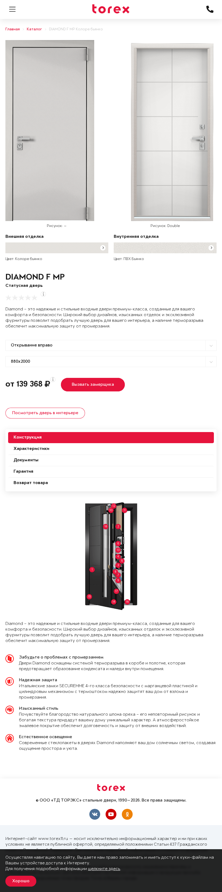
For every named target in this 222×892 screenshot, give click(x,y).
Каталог (34, 29)
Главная (12, 29)
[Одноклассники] (127, 814)
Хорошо (21, 881)
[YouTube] (111, 814)
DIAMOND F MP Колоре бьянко (76, 29)
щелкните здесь (104, 869)
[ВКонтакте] (94, 814)
